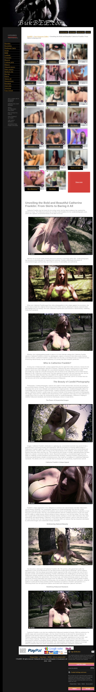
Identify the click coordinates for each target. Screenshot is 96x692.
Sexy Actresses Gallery (41, 36)
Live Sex (88, 32)
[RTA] (92, 668)
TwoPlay (73, 104)
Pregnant (8, 57)
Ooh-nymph (53, 168)
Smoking (8, 88)
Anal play (8, 86)
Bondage (8, 83)
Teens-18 (8, 79)
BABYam (30, 125)
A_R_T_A (30, 104)
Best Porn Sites (80, 32)
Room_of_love (75, 168)
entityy (73, 62)
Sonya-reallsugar (54, 146)
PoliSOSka (52, 62)
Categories (12, 35)
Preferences (13, 38)
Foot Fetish (9, 90)
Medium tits (9, 72)
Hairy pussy (9, 69)
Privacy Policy (34, 657)
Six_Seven (74, 125)
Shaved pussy (10, 67)
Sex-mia (73, 83)
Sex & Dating (72, 32)
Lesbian (7, 55)
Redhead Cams (10, 48)
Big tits (7, 74)
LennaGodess (32, 62)
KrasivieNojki (31, 168)
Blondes (8, 43)
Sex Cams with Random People (13, 100)
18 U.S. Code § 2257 (59, 657)
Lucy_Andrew (75, 146)
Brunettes (8, 46)
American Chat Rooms (13, 104)
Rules (79, 683)
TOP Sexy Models (11, 121)
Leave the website (73, 668)
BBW (6, 53)
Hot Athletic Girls (13, 113)
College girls (9, 62)
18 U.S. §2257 (89, 683)
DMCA (49, 657)
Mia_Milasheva (32, 189)
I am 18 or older (81, 664)
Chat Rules (43, 657)
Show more (78, 182)
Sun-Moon (52, 189)
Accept (88, 688)
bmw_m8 (30, 83)
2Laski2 (51, 104)
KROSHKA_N (31, 146)
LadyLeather (53, 83)
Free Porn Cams (63, 32)
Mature (7, 64)
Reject (74, 688)
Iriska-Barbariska (54, 125)
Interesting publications (13, 124)
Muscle (7, 60)
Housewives (9, 81)
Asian (7, 50)
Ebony (7, 76)
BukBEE (30, 36)
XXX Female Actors (12, 117)
